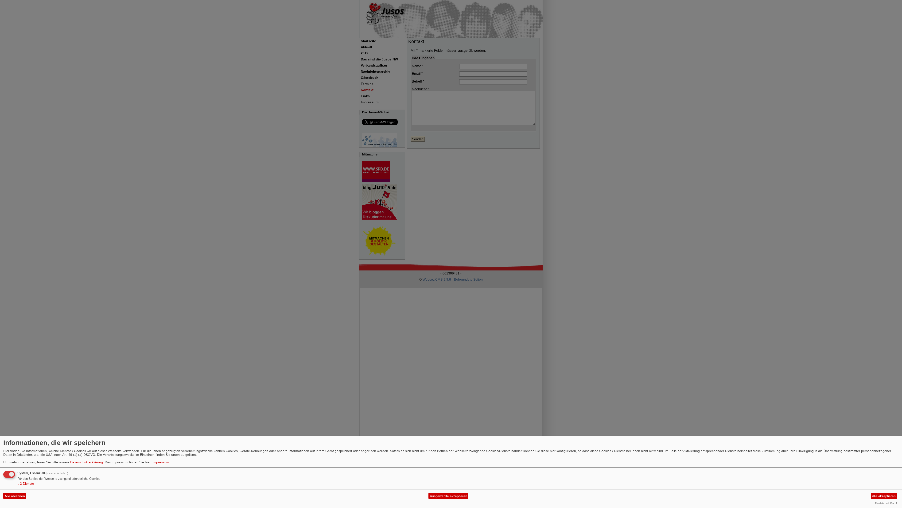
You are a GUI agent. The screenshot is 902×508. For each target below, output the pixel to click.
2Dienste (25, 483)
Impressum (160, 462)
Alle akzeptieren (884, 496)
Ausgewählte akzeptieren (448, 496)
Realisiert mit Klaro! (886, 503)
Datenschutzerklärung (86, 462)
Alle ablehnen (15, 496)
